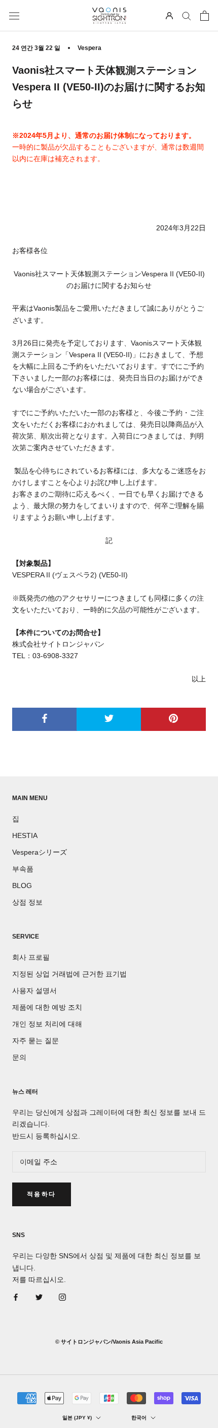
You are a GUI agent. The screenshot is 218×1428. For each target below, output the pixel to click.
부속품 (22, 869)
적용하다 (41, 1194)
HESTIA (25, 835)
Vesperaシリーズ (39, 852)
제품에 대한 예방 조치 (47, 1007)
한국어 (139, 1417)
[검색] (186, 15)
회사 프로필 (31, 957)
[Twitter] (39, 1297)
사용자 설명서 (34, 991)
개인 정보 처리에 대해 (47, 1024)
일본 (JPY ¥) (77, 1417)
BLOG (22, 885)
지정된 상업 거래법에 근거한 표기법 (69, 974)
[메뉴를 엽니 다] (14, 16)
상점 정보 (27, 902)
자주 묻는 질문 (35, 1041)
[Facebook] (15, 1297)
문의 (19, 1057)
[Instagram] (62, 1297)
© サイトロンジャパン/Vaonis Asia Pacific (109, 1342)
